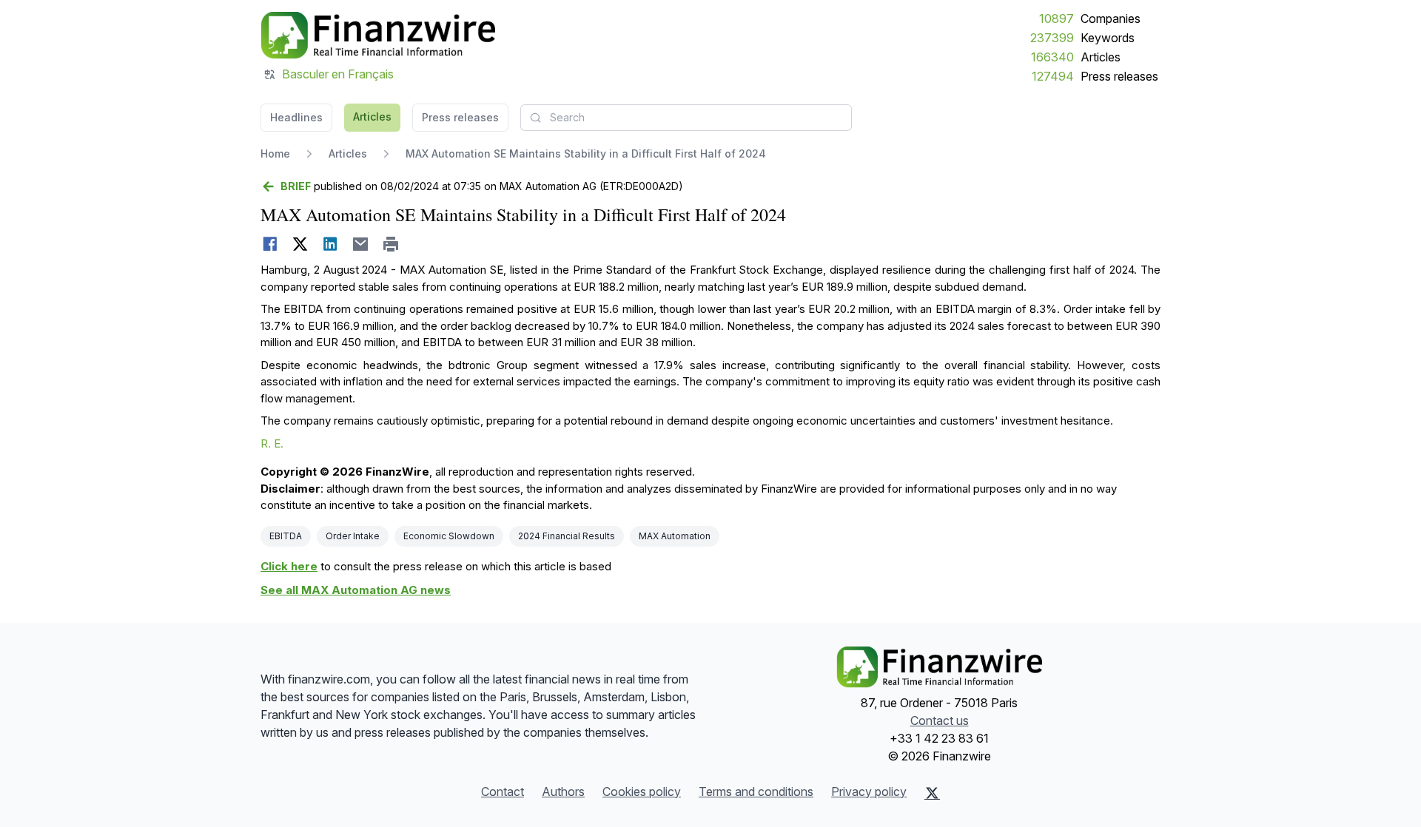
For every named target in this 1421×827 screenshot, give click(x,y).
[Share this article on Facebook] (270, 244)
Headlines (296, 117)
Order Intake (353, 535)
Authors (563, 791)
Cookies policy (641, 791)
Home (275, 153)
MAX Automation (674, 535)
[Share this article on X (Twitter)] (300, 244)
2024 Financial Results (566, 535)
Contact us (939, 720)
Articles (1101, 57)
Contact (502, 791)
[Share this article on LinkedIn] (330, 244)
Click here (289, 566)
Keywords (1108, 37)
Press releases (1119, 76)
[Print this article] (391, 244)
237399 (1052, 37)
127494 (1053, 76)
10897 (1056, 18)
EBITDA (285, 535)
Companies (1111, 18)
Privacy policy (869, 791)
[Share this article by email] (361, 244)
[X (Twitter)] (932, 793)
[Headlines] (378, 35)
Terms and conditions (756, 791)
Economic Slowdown (448, 535)
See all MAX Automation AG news (356, 590)
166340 (1052, 57)
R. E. (272, 443)
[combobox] (686, 117)
